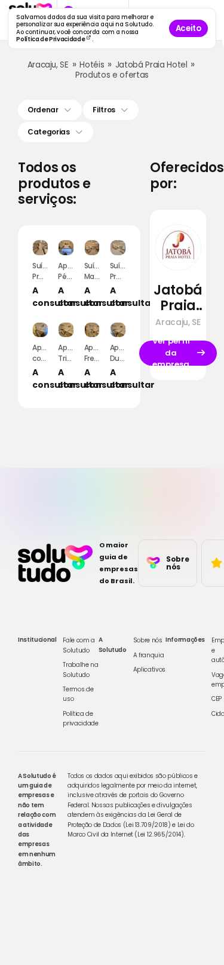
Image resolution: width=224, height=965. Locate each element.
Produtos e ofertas (112, 75)
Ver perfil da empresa (171, 353)
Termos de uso (78, 694)
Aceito (188, 28)
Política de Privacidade (51, 39)
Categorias (48, 132)
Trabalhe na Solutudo (80, 669)
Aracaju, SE (48, 65)
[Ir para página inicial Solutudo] (55, 563)
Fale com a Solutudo (79, 645)
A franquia (148, 655)
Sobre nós (147, 640)
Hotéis (91, 65)
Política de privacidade (80, 718)
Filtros (104, 110)
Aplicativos (149, 669)
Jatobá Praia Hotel (151, 65)
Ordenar (43, 110)
